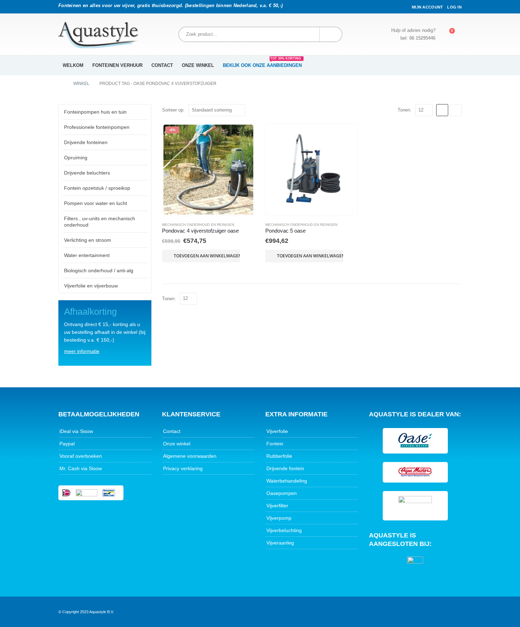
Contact (162, 65)
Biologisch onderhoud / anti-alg (98, 270)
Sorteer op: (173, 110)
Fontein (274, 443)
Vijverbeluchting (284, 530)
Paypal (67, 443)
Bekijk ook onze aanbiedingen (262, 63)
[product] (312, 170)
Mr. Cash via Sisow (80, 468)
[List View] (456, 110)
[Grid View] (442, 110)
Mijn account (427, 7)
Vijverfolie (277, 431)
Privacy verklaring (183, 468)
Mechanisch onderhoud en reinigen (198, 225)
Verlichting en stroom (87, 240)
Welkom (73, 65)
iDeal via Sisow (76, 431)
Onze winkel (198, 65)
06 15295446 (422, 38)
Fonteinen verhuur (117, 65)
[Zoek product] (331, 34)
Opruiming (75, 157)
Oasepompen (281, 493)
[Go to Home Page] (60, 83)
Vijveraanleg (280, 543)
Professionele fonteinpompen (96, 127)
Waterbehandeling (286, 481)
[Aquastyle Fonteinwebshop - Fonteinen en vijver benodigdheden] (98, 35)
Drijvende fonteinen (86, 142)
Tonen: (404, 110)
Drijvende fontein (285, 468)
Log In (454, 7)
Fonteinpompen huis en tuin (95, 112)
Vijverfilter (277, 505)
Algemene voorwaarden (189, 456)
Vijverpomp (278, 518)
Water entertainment (87, 255)
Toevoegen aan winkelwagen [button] (207, 256)
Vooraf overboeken (80, 456)
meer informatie (81, 351)
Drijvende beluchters (87, 173)
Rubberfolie (279, 456)
